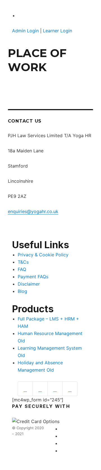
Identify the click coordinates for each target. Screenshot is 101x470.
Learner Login (57, 30)
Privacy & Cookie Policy (43, 254)
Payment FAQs (33, 276)
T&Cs (23, 262)
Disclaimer (29, 284)
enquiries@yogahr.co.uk (33, 211)
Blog (22, 291)
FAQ (22, 269)
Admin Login (25, 30)
